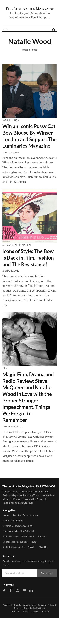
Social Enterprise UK (13, 547)
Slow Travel (28, 536)
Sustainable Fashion (13, 520)
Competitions (10, 120)
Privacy (15, 611)
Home (5, 515)
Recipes (41, 536)
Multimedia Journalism (14, 541)
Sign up (43, 547)
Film (4, 368)
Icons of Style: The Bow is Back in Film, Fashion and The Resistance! (28, 257)
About (36, 611)
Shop (34, 541)
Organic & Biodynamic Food (17, 525)
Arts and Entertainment (17, 244)
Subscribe (46, 573)
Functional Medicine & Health (18, 531)
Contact (46, 611)
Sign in (31, 547)
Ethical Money (10, 536)
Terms (26, 611)
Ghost (42, 608)
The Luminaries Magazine (33, 604)
